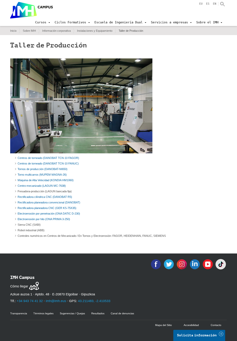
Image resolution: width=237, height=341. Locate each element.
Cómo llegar (19, 286)
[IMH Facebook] (156, 264)
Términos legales (43, 313)
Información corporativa (56, 30)
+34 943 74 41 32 (30, 301)
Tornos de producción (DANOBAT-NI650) (42, 169)
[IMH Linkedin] (195, 264)
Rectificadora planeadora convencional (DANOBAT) (49, 202)
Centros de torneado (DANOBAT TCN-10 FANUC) (48, 163)
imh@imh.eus (56, 301)
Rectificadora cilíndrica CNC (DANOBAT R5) (45, 196)
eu (201, 3)
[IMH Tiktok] (221, 264)
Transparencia (18, 313)
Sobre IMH (29, 30)
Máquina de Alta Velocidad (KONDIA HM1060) (46, 180)
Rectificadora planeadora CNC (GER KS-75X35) (47, 208)
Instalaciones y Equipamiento (94, 30)
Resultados (97, 313)
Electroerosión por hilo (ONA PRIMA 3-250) (44, 219)
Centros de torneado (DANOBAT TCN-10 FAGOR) (48, 157)
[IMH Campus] (31, 10)
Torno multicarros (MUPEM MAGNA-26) (42, 174)
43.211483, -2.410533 (94, 301)
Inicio (13, 30)
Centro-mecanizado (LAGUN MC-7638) (42, 185)
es (207, 3)
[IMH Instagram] (182, 264)
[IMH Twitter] (169, 264)
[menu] (42, 22)
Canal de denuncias (122, 313)
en (214, 3)
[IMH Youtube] (208, 264)
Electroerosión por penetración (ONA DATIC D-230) (49, 213)
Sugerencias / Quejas (72, 313)
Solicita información (197, 335)
